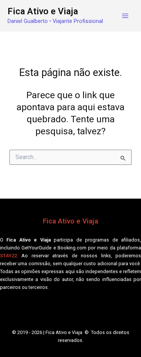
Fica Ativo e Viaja (43, 11)
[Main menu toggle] (125, 16)
